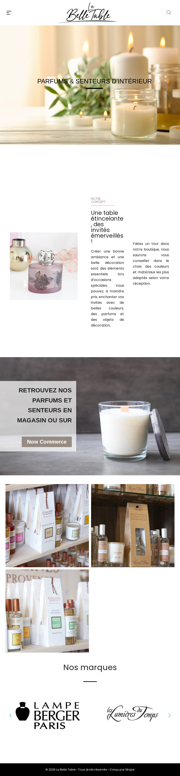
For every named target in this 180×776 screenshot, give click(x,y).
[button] (10, 715)
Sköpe (130, 769)
